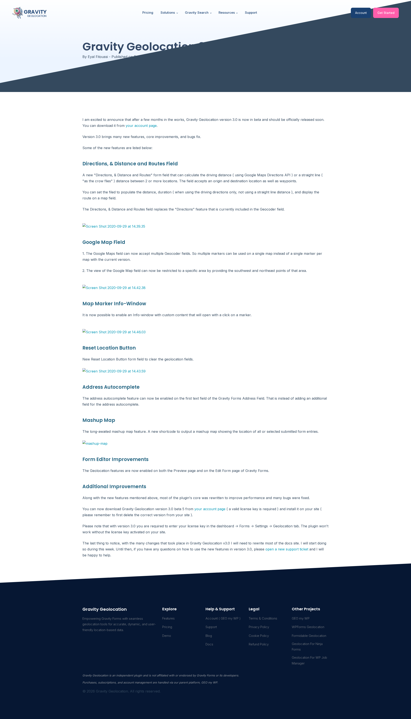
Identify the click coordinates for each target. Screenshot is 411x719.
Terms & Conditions (263, 618)
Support (251, 12)
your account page (141, 125)
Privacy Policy (259, 627)
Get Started (386, 13)
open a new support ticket (286, 549)
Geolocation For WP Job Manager (309, 660)
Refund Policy (259, 644)
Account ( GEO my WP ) (223, 618)
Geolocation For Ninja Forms (307, 646)
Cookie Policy (259, 636)
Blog (209, 636)
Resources (227, 12)
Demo (166, 636)
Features (168, 618)
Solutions (168, 12)
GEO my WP (301, 618)
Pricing (147, 12)
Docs (209, 644)
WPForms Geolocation (308, 627)
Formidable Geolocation (309, 636)
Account (361, 13)
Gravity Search (196, 12)
